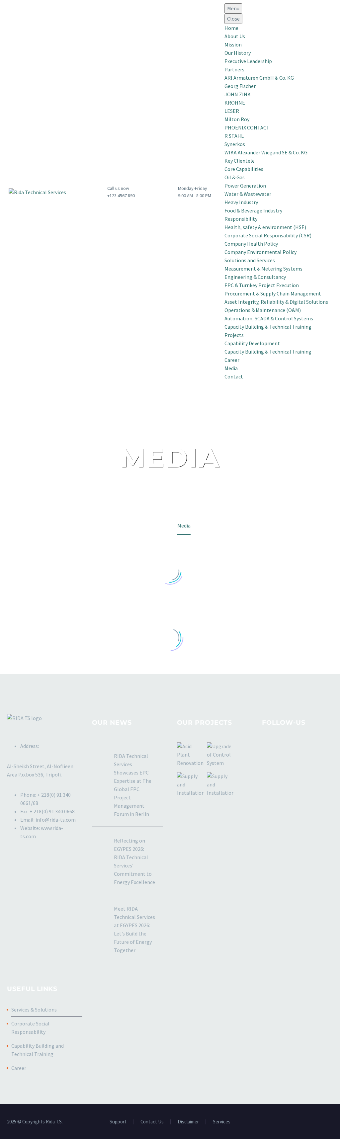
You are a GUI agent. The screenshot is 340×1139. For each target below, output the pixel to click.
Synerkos (234, 144)
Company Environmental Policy (260, 252)
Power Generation (245, 185)
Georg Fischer (240, 86)
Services (221, 1121)
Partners (234, 69)
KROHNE (234, 102)
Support (118, 1121)
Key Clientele (239, 160)
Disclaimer (188, 1121)
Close (233, 18)
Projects (234, 335)
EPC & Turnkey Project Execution (261, 285)
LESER (231, 111)
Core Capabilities (243, 169)
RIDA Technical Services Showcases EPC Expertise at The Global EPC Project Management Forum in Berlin (132, 785)
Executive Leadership (248, 61)
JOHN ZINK (237, 94)
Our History (237, 52)
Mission (233, 44)
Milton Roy (236, 119)
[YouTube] (331, 1122)
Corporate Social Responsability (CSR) (267, 235)
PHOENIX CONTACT (247, 127)
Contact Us (152, 1121)
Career (231, 360)
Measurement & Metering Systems (263, 268)
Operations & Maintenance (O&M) (262, 310)
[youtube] (303, 748)
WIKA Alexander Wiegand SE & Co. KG (265, 152)
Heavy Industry (241, 202)
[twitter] (291, 748)
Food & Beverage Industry (253, 210)
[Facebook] (305, 1122)
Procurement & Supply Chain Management (272, 293)
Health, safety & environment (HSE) (265, 227)
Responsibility (240, 218)
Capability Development (252, 343)
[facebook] (266, 748)
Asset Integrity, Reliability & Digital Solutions (276, 301)
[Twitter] (322, 1122)
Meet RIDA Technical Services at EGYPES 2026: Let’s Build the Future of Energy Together (134, 929)
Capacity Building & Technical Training (267, 326)
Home (231, 28)
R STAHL (234, 135)
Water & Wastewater (247, 194)
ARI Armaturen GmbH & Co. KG (259, 77)
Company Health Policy (251, 243)
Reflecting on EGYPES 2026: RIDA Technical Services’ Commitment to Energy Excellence (134, 861)
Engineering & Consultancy (255, 277)
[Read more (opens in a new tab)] (111, 192)
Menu (233, 8)
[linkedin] (278, 748)
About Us (234, 36)
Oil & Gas (234, 177)
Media (231, 368)
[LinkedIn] (313, 1122)
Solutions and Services (249, 260)
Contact (233, 376)
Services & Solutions (34, 1009)
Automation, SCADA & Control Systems (268, 318)
